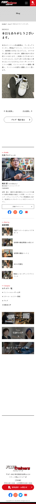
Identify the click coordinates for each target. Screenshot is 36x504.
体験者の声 (7, 305)
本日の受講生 (18, 264)
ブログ (9, 24)
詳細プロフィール (18, 206)
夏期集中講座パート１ (21, 253)
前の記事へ (9, 111)
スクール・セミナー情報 (11, 296)
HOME (4, 24)
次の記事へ (26, 111)
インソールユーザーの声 (11, 292)
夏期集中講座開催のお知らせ (24, 242)
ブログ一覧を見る (18, 119)
